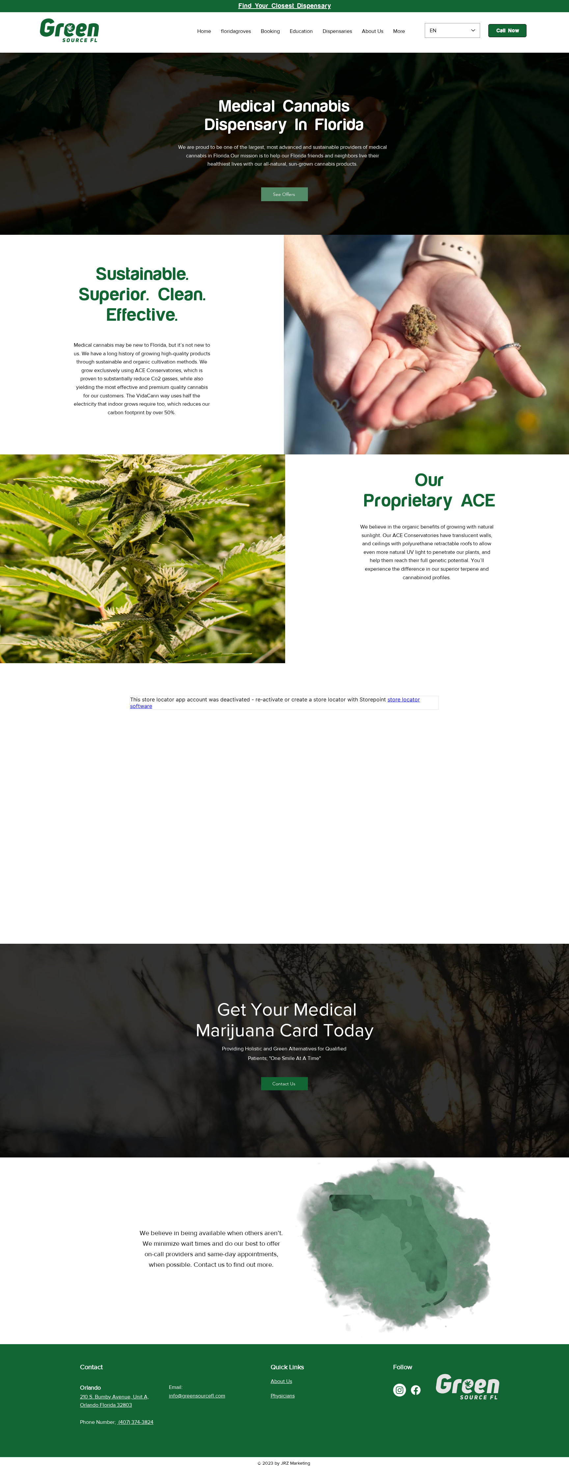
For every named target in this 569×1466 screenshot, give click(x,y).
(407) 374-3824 (136, 1422)
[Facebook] (415, 1390)
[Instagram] (399, 1390)
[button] (284, 194)
